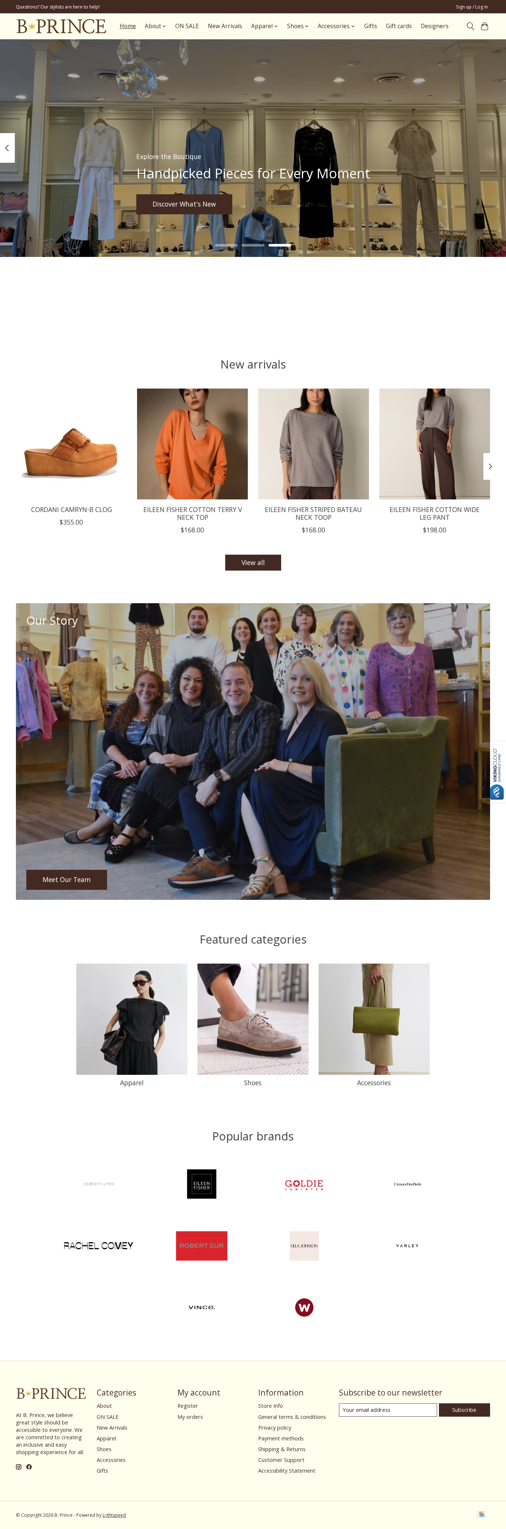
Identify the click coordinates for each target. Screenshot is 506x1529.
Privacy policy (274, 1427)
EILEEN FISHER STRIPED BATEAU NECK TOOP (313, 513)
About (104, 1405)
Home (128, 26)
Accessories (374, 1082)
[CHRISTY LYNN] (99, 1185)
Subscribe (464, 1409)
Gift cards (399, 26)
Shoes (253, 1082)
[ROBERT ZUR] (201, 1246)
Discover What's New (184, 203)
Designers (435, 26)
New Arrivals (225, 26)
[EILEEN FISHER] (201, 1185)
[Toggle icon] (470, 26)
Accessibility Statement (286, 1470)
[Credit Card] (481, 1515)
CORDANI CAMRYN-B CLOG (71, 509)
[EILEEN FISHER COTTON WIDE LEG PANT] (434, 444)
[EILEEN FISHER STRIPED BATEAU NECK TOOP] (313, 444)
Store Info (270, 1405)
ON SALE (187, 26)
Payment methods (281, 1438)
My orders (190, 1416)
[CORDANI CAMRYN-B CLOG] (71, 444)
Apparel (132, 1082)
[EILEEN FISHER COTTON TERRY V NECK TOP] (192, 444)
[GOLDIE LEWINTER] (304, 1185)
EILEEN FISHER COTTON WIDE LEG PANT (435, 513)
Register (187, 1405)
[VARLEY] (407, 1246)
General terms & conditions (292, 1416)
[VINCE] (201, 1308)
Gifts (370, 26)
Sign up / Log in (472, 7)
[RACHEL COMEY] (99, 1246)
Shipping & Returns (282, 1449)
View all (253, 562)
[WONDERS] (304, 1308)
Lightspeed (114, 1515)
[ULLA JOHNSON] (304, 1246)
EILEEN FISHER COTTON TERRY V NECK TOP (192, 513)
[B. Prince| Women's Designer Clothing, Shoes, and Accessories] (61, 26)
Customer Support (281, 1459)
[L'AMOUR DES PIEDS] (407, 1185)
